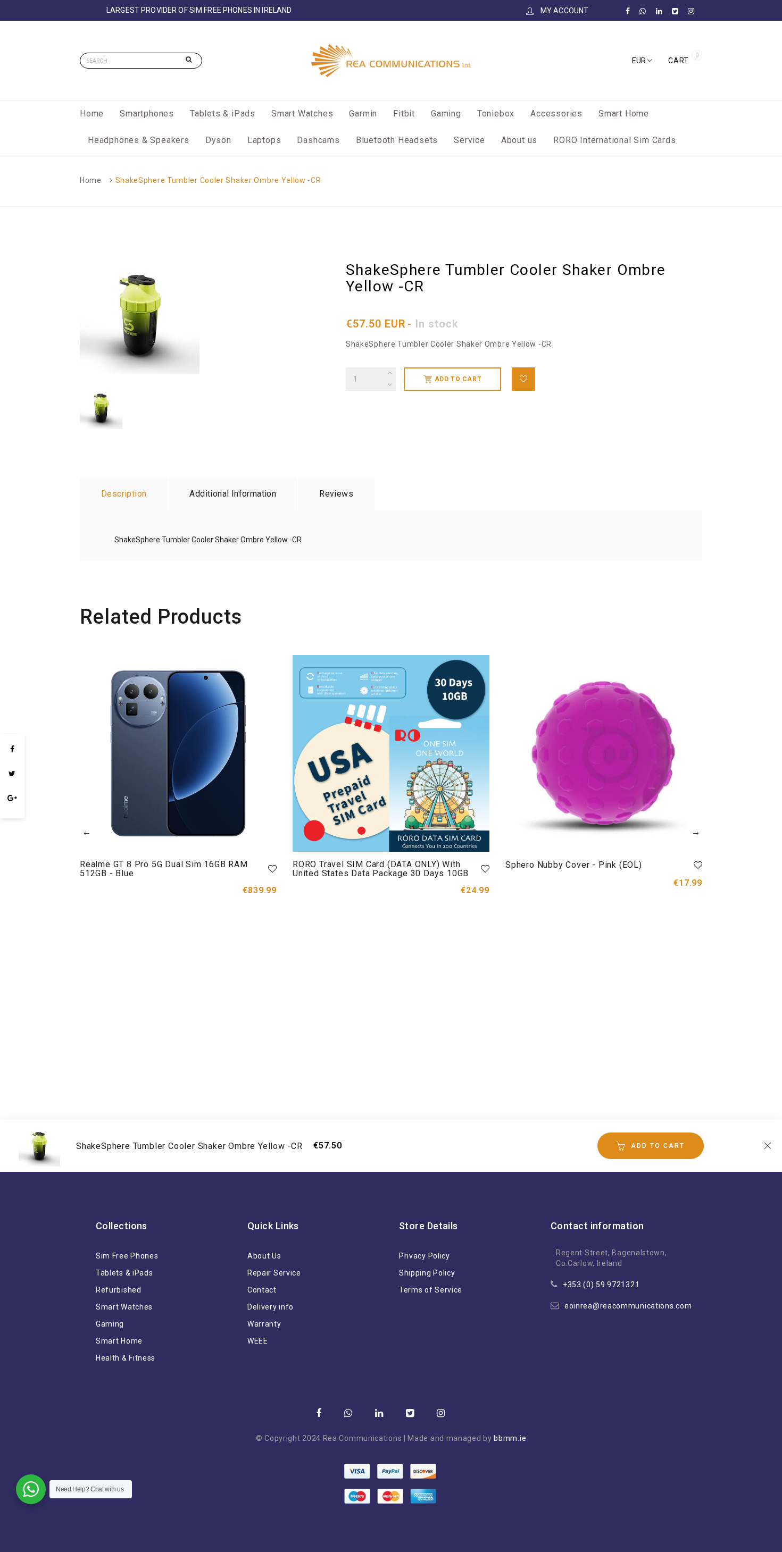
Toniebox (495, 113)
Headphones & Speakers (138, 140)
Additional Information (232, 494)
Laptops (264, 140)
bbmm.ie (510, 1438)
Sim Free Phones (127, 1256)
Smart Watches (302, 113)
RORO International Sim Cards (614, 140)
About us (519, 140)
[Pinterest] (12, 813)
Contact (262, 1290)
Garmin (363, 113)
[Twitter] (12, 773)
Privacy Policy (424, 1256)
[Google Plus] (12, 798)
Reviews (336, 494)
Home (92, 113)
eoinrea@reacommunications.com (628, 1306)
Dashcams (318, 140)
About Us (264, 1256)
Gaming (446, 113)
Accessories (556, 113)
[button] (642, 60)
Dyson (218, 140)
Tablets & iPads (222, 113)
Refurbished (119, 1290)
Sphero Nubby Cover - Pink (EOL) (573, 865)
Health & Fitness (125, 1358)
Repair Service (274, 1273)
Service (469, 140)
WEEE (257, 1341)
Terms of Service (430, 1290)
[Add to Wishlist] (523, 379)
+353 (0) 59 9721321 (601, 1284)
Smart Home (623, 113)
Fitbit (404, 113)
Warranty (264, 1324)
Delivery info (270, 1307)
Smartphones (147, 113)
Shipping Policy (427, 1273)
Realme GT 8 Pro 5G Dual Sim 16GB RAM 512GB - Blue (164, 869)
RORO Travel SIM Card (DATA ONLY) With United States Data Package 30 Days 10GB (381, 869)
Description (123, 494)
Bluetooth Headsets (397, 140)
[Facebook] (12, 749)
